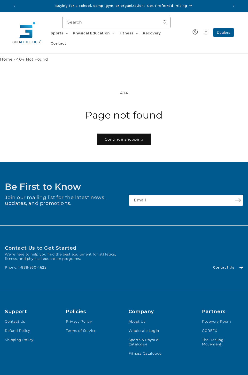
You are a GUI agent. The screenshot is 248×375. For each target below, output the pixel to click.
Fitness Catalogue (145, 353)
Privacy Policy (79, 321)
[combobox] (116, 22)
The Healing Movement (213, 342)
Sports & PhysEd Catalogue (144, 342)
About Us (137, 321)
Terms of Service (81, 330)
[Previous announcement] (14, 5)
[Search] (165, 22)
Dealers (223, 32)
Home (6, 59)
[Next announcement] (233, 5)
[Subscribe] (237, 200)
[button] (59, 33)
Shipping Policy (19, 340)
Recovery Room (216, 321)
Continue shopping (124, 139)
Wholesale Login (144, 330)
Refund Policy (17, 330)
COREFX (209, 330)
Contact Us (15, 321)
